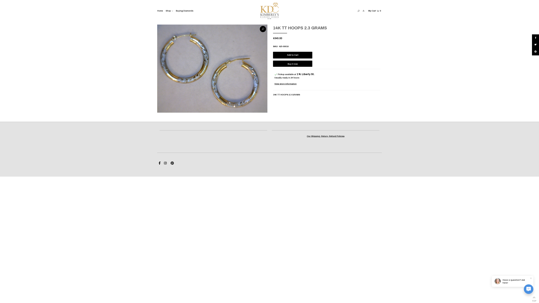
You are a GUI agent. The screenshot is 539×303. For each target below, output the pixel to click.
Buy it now (293, 64)
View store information (285, 84)
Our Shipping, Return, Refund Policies (325, 136)
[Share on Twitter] (535, 44)
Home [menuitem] (160, 11)
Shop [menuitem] (168, 11)
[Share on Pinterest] (535, 51)
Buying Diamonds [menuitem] (184, 11)
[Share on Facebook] (535, 37)
